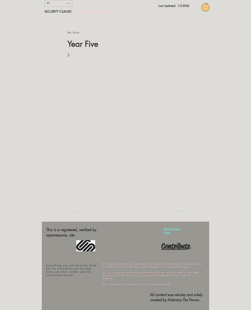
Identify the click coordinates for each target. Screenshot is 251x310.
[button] (79, 32)
